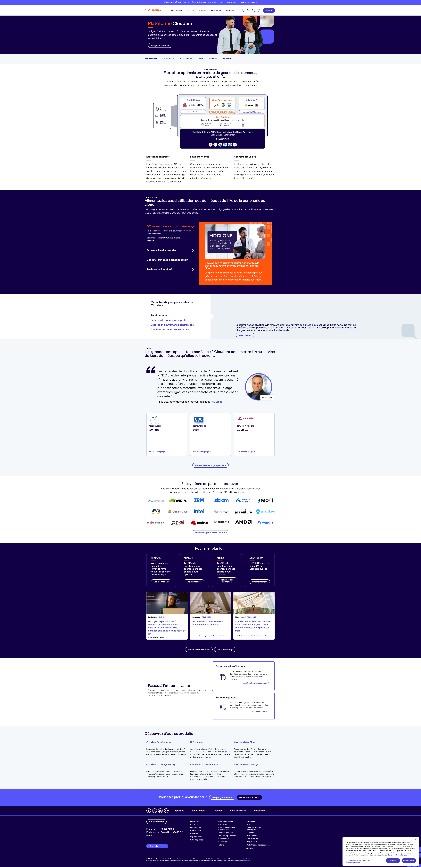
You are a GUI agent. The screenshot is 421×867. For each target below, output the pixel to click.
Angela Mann (212, 636)
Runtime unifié (159, 315)
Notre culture (195, 830)
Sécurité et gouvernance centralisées (172, 324)
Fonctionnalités (186, 58)
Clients (200, 58)
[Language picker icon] (258, 11)
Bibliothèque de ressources (258, 845)
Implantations (196, 837)
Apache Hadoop (150, 860)
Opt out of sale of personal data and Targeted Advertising (358, 861)
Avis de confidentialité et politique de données (195, 858)
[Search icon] (253, 11)
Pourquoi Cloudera (174, 10)
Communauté (252, 838)
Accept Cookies (409, 860)
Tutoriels (221, 845)
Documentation (253, 842)
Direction (218, 810)
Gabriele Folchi (256, 636)
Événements (251, 832)
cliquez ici (248, 860)
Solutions (202, 10)
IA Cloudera (196, 742)
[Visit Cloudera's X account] (154, 810)
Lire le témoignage (157, 452)
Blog (248, 824)
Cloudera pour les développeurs (253, 828)
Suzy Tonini (220, 636)
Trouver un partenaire (227, 835)
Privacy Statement (402, 855)
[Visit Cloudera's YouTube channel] (166, 810)
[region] (381, 851)
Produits (190, 10)
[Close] (415, 839)
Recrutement (198, 810)
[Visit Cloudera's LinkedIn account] (160, 810)
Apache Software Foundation (205, 860)
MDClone (216, 401)
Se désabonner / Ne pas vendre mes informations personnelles (226, 858)
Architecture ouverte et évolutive (170, 329)
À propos (179, 810)
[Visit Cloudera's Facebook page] (148, 810)
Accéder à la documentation (255, 683)
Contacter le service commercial (226, 828)
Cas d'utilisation (168, 58)
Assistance (230, 10)
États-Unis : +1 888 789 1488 (160, 829)
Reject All (393, 860)
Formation (222, 842)
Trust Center (251, 835)
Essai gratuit (223, 838)
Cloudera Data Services (158, 742)
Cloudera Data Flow (244, 742)
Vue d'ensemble (151, 58)
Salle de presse (238, 810)
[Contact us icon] (243, 11)
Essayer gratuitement (222, 797)
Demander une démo (249, 797)
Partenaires (213, 58)
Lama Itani (264, 636)
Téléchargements (225, 832)
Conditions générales (176, 858)
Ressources (216, 10)
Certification (223, 824)
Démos (268, 10)
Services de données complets (168, 320)
